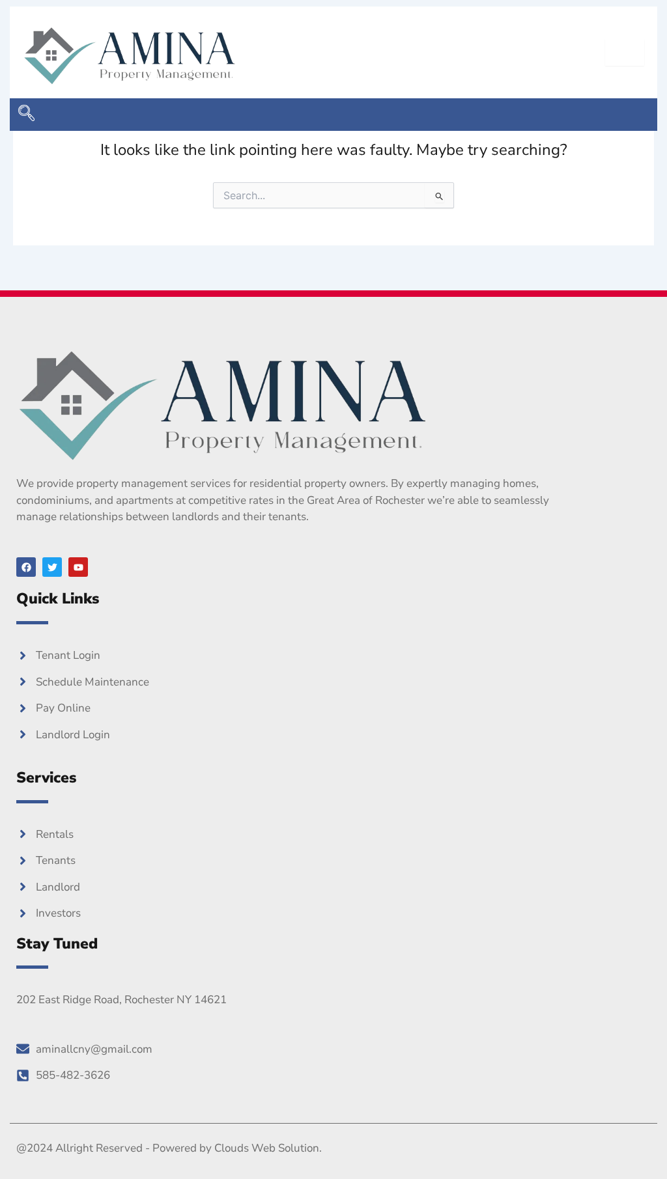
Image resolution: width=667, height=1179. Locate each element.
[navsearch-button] (26, 115)
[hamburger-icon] (624, 52)
